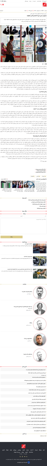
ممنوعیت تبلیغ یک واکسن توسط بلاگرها (39, 204)
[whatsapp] (42, 64)
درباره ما (30, 1)
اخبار (44, 450)
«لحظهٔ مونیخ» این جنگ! (28, 338)
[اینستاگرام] (2, 1)
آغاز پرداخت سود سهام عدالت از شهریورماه (39, 408)
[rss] (5, 1)
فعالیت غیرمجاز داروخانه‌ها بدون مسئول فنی (38, 202)
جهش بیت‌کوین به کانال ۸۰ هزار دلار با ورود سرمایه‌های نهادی (36, 383)
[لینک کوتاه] (2, 11)
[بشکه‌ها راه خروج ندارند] (40, 248)
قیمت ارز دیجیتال (43, 436)
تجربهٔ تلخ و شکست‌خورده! (28, 354)
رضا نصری (29, 341)
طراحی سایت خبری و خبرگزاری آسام (22, 462)
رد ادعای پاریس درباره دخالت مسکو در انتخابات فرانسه (37, 390)
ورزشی (23, 452)
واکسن (38, 176)
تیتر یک (36, 450)
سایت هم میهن (24, 459)
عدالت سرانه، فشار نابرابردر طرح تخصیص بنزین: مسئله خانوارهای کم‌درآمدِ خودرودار (19, 269)
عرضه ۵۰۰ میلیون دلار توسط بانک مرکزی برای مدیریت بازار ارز (37, 405)
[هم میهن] (45, 5)
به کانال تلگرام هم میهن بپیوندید (41, 169)
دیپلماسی (19, 450)
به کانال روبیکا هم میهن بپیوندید (41, 172)
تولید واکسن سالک (42, 206)
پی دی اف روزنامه (17, 452)
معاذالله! (31, 323)
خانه (46, 10)
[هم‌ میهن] (23, 446)
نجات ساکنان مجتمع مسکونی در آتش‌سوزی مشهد (38, 412)
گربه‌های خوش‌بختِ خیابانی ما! (27, 291)
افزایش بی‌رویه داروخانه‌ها (41, 208)
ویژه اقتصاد (24, 242)
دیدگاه (11, 237)
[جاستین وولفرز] (40, 308)
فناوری (26, 452)
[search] (1, 4)
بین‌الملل (15, 450)
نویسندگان (26, 1)
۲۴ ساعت (32, 450)
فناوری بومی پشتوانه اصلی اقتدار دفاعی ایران (39, 399)
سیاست (27, 450)
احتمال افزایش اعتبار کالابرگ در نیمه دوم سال (38, 402)
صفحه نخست (39, 1)
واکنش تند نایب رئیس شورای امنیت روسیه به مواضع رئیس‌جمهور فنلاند (35, 380)
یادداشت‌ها (31, 452)
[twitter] (44, 64)
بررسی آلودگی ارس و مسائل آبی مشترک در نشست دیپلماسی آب (36, 424)
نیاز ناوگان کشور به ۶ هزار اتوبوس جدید (40, 430)
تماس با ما (34, 1)
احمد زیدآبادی (28, 325)
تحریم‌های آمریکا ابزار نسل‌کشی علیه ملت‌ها (38, 377)
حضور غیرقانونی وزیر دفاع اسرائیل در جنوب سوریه (38, 418)
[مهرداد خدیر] (40, 293)
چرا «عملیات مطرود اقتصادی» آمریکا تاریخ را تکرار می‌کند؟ (23, 306)
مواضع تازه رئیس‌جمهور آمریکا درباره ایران (39, 427)
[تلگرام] (4, 1)
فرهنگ (7, 450)
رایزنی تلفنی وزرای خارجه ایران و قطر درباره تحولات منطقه (37, 373)
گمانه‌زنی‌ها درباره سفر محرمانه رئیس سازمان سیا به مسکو (37, 393)
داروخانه (43, 176)
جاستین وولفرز (28, 310)
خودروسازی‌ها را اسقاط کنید (28, 256)
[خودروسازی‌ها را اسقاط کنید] (40, 261)
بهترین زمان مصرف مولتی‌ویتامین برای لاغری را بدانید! (36, 200)
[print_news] (1, 10)
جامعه (11, 450)
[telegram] (46, 64)
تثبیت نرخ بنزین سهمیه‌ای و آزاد (41, 386)
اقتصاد (42, 10)
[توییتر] (1, 1)
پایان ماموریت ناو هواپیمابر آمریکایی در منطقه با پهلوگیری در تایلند (35, 415)
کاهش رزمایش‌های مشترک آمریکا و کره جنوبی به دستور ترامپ (36, 421)
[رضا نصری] (40, 339)
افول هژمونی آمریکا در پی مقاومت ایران (39, 396)
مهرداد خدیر (29, 294)
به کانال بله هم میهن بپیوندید (41, 170)
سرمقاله (40, 450)
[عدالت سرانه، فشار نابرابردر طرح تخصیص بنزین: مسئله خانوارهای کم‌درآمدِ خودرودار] (40, 274)
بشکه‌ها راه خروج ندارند (28, 244)
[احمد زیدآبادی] (40, 324)
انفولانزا (32, 176)
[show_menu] (3, 4)
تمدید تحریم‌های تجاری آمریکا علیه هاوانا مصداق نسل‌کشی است (35, 369)
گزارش (3, 450)
